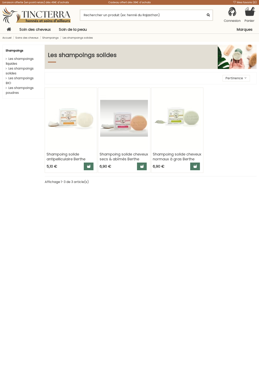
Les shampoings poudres (20, 90)
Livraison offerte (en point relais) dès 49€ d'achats (35, 2)
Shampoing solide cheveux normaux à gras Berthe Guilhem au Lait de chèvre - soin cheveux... (177, 161)
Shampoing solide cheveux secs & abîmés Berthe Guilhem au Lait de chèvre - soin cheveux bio (124, 161)
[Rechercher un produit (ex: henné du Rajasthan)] (208, 15)
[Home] (8, 29)
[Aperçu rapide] (93, 102)
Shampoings (14, 51)
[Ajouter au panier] (88, 166)
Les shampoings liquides (20, 61)
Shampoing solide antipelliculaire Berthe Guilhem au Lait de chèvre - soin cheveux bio (70, 161)
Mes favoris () (246, 2)
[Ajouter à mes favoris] (93, 94)
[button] (236, 78)
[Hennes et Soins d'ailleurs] (36, 15)
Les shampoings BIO (20, 80)
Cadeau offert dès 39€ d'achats (129, 2)
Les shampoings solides (20, 71)
